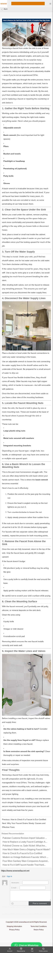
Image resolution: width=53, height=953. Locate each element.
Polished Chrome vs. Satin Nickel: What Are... (24, 845)
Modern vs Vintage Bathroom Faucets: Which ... (25, 857)
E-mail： (14, 888)
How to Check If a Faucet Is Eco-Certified (28, 819)
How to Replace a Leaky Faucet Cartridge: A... (25, 842)
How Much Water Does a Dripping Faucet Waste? (26, 849)
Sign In (9, 876)
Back (5, 9)
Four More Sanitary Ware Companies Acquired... (26, 861)
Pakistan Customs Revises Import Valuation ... (25, 838)
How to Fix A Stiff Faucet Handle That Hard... (24, 865)
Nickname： (16, 883)
